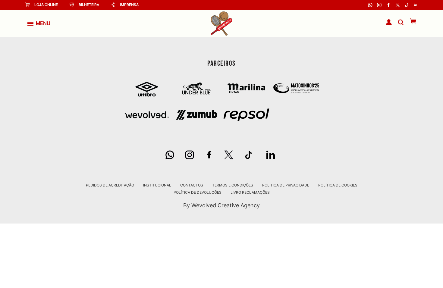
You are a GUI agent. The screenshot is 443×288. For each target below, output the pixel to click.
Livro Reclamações (250, 192)
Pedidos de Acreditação (110, 185)
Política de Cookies (337, 185)
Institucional (157, 185)
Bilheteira (89, 4)
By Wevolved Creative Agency (221, 205)
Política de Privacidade (285, 185)
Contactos (191, 185)
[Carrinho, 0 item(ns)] (410, 21)
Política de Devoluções (198, 192)
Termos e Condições (232, 185)
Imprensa (129, 4)
